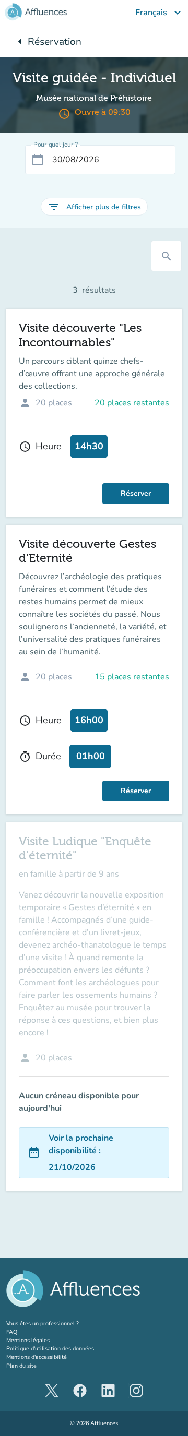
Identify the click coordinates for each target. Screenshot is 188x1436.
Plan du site (21, 1366)
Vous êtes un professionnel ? (61, 1323)
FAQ (11, 1332)
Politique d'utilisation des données (50, 1349)
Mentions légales (28, 1340)
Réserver (136, 493)
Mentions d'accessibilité (36, 1357)
